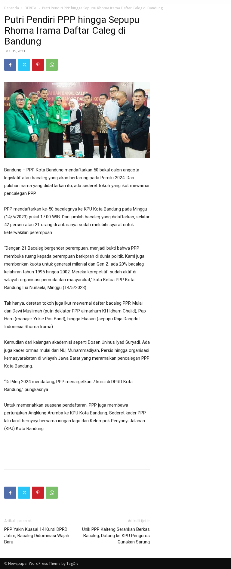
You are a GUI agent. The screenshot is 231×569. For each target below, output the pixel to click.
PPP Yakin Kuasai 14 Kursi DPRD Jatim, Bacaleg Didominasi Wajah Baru (36, 536)
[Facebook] (10, 65)
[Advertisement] (77, 449)
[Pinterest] (38, 65)
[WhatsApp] (52, 65)
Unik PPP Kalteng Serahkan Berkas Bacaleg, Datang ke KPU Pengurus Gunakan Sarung (116, 536)
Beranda (11, 8)
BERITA (30, 8)
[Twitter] (24, 65)
